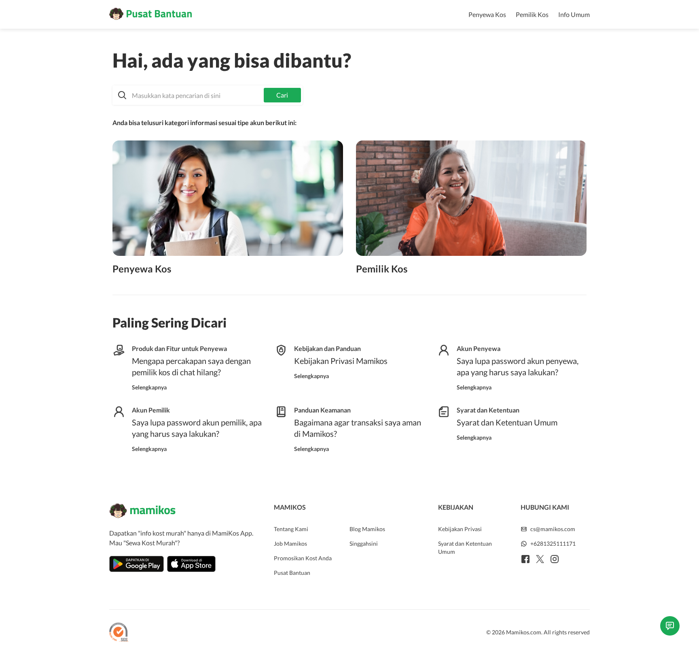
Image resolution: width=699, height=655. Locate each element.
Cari (282, 95)
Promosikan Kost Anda (303, 558)
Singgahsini (364, 543)
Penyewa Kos (487, 14)
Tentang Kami (291, 528)
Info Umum (574, 14)
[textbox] (207, 95)
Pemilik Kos (532, 14)
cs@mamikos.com (552, 528)
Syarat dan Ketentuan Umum (465, 547)
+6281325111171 (553, 543)
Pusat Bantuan (292, 572)
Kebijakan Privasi (460, 528)
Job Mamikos (290, 543)
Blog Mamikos (367, 528)
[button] (207, 95)
